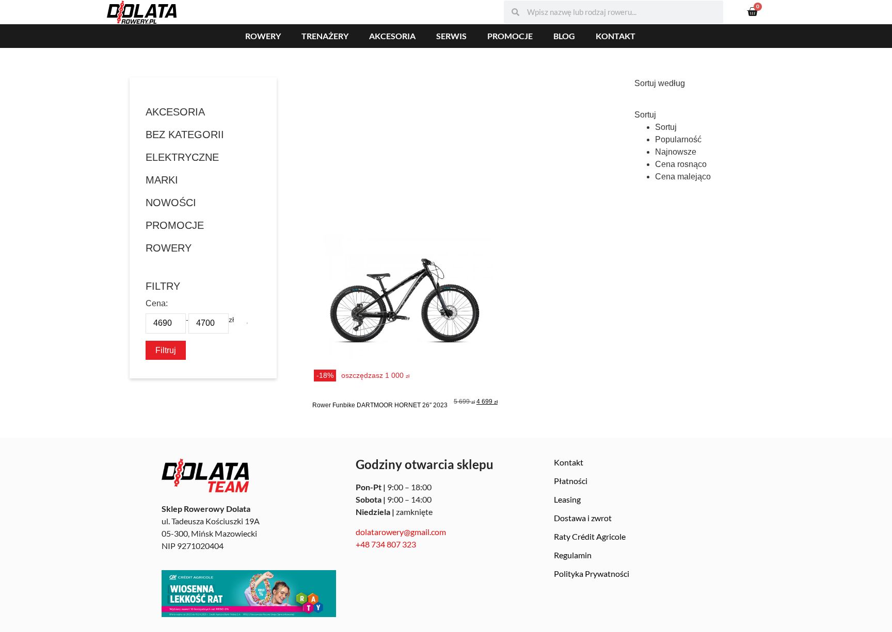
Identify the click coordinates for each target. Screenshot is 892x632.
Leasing (567, 499)
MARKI (162, 180)
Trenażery (324, 36)
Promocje (510, 36)
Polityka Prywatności (591, 573)
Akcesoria (392, 36)
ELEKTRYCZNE (182, 157)
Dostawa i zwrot (583, 518)
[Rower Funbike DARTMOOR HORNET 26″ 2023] (405, 306)
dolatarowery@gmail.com (401, 532)
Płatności (570, 481)
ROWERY (169, 248)
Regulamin (573, 555)
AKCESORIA (175, 112)
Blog (564, 36)
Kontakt (615, 36)
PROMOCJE (175, 225)
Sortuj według (659, 83)
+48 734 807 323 (386, 544)
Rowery (263, 36)
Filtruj (165, 350)
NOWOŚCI (171, 202)
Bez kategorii (185, 134)
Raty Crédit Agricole (590, 536)
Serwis (451, 36)
